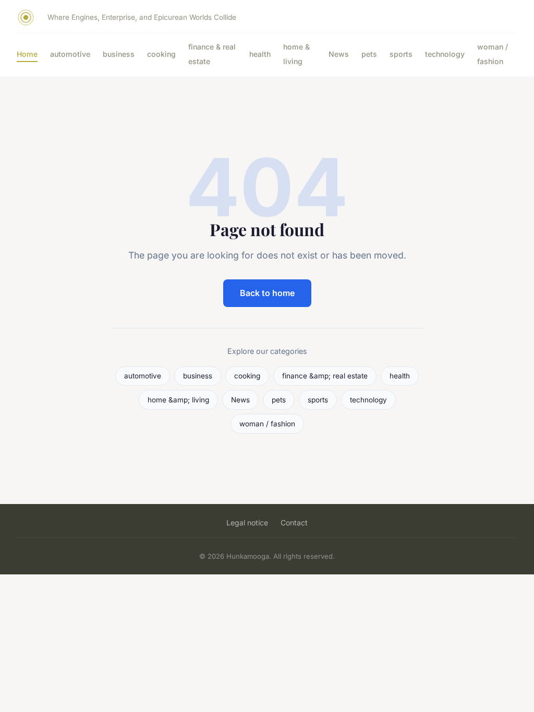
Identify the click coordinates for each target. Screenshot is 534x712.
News (339, 54)
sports (401, 54)
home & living (296, 53)
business (119, 54)
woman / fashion (492, 53)
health (260, 54)
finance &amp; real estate (325, 376)
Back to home (267, 293)
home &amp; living (178, 400)
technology (445, 54)
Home (27, 54)
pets (369, 54)
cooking (161, 54)
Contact (294, 522)
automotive (70, 54)
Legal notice (247, 522)
